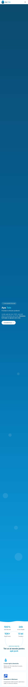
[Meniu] (25, 2)
